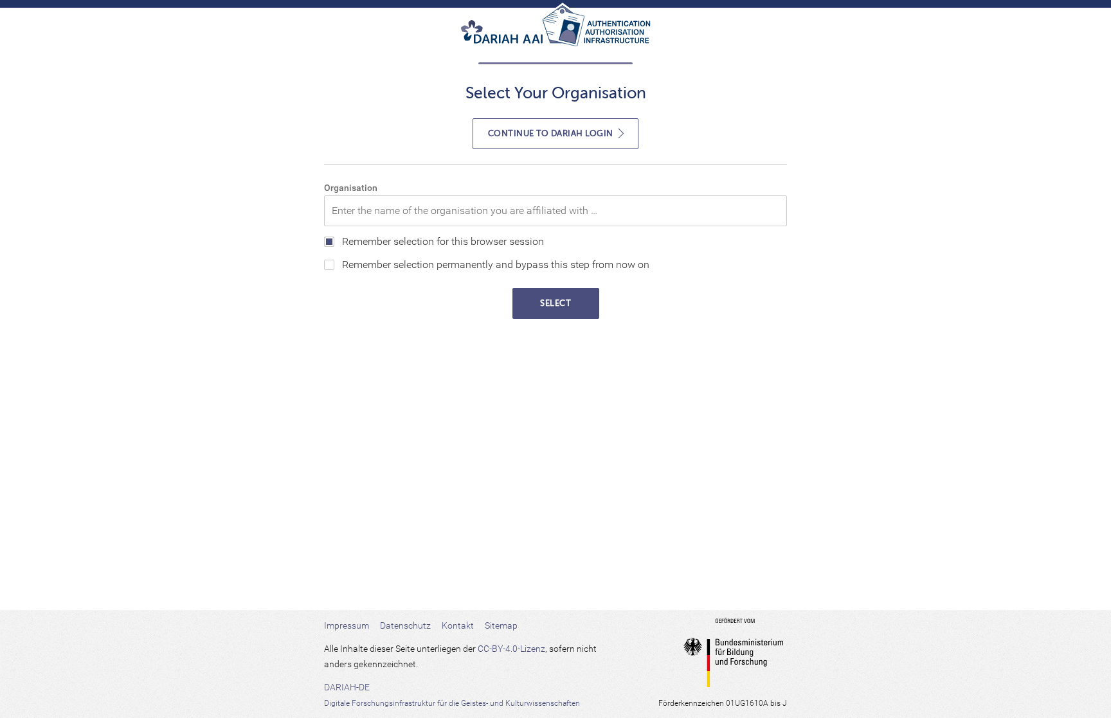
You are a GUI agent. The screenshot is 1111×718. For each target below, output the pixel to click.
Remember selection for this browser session (443, 241)
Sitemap (501, 625)
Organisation (350, 188)
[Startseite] (555, 31)
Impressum (346, 625)
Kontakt (458, 625)
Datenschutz (405, 625)
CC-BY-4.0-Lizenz (511, 648)
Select (555, 303)
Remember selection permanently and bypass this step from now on (495, 264)
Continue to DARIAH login (552, 133)
